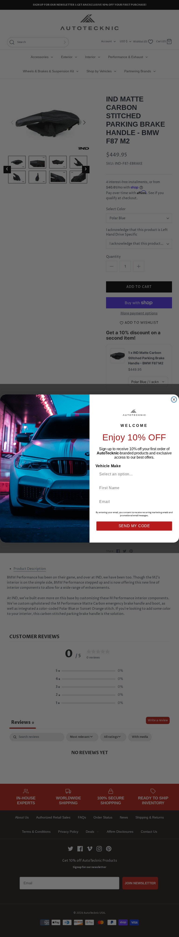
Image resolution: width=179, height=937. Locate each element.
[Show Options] (168, 474)
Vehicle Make (108, 466)
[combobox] (132, 474)
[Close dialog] (174, 399)
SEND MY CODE (134, 526)
